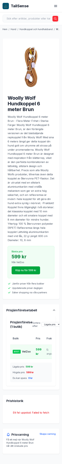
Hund (13, 29)
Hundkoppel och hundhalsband (36, 29)
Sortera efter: (36, 324)
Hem (5, 29)
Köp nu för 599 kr (25, 270)
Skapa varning (48, 434)
